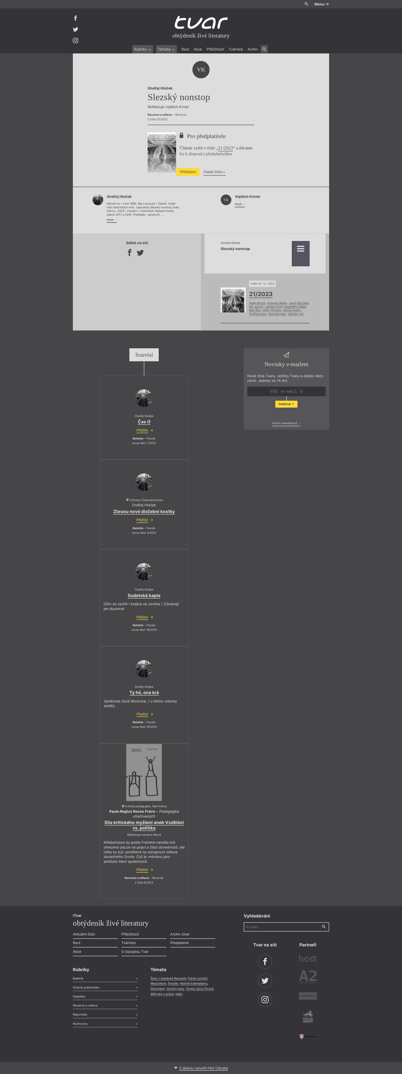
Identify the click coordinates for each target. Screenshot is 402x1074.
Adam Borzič (257, 303)
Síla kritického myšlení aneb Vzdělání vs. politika (144, 825)
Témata (164, 49)
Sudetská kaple (144, 595)
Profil (110, 220)
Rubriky (141, 49)
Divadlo (173, 983)
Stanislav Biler (277, 314)
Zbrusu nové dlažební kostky (144, 511)
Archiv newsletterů (285, 423)
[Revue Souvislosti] (308, 996)
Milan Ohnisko (272, 310)
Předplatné (179, 943)
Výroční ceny (175, 988)
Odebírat (284, 404)
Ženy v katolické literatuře (168, 978)
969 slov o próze (162, 994)
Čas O (144, 421)
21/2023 (225, 148)
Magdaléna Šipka (295, 306)
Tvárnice (236, 49)
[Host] (308, 959)
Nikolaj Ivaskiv (292, 310)
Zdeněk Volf (296, 314)
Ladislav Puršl (273, 306)
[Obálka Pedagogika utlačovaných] (144, 772)
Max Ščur (255, 310)
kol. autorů (256, 306)
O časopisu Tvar (134, 952)
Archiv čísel (179, 934)
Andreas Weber (277, 303)
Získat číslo (212, 172)
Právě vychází (197, 978)
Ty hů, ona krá (144, 692)
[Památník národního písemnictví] (308, 1017)
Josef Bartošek (299, 303)
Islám (179, 994)
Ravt (185, 49)
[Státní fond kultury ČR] (308, 1037)
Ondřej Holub (258, 314)
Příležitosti (215, 49)
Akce (198, 49)
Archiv (252, 49)
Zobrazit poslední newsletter (285, 414)
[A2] (308, 977)
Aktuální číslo (84, 934)
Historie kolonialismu (193, 983)
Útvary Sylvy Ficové (199, 988)
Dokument (158, 988)
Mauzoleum (158, 983)
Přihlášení (188, 172)
